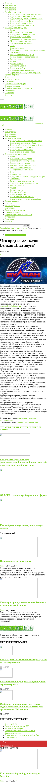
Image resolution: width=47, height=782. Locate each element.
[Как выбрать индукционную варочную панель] (15, 520)
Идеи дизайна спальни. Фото (22, 25)
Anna (2, 566)
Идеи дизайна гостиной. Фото (23, 16)
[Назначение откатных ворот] (19, 556)
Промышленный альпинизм (22, 70)
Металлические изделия (20, 41)
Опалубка (9, 77)
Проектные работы (18, 68)
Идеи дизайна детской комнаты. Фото (26, 19)
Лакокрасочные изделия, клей (23, 39)
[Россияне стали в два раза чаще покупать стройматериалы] (6, 677)
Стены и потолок (12, 86)
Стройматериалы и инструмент (18, 88)
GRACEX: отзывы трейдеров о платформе (23, 495)
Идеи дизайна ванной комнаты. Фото (26, 14)
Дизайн (13, 61)
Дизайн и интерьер (13, 12)
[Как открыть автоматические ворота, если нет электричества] (6, 655)
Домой (3, 228)
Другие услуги (16, 64)
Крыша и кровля (12, 75)
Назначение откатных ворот (15, 561)
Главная (8, 3)
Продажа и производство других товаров (27, 50)
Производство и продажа (16, 28)
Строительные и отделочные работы (25, 72)
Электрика (9, 93)
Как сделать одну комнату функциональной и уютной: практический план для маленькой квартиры (23, 462)
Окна (12, 46)
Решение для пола (12, 79)
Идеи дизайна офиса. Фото (21, 23)
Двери (12, 30)
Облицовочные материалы (21, 43)
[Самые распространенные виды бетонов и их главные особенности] (19, 597)
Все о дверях (10, 5)
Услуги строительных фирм (22, 55)
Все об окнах (10, 7)
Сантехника (15, 52)
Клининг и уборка (18, 66)
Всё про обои (10, 10)
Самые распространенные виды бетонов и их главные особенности (23, 603)
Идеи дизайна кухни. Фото (21, 21)
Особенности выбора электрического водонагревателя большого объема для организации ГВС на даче (21, 707)
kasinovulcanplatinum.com (10, 306)
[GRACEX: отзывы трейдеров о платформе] (15, 490)
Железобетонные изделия (21, 32)
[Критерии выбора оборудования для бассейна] (19, 768)
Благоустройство (17, 59)
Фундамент (10, 90)
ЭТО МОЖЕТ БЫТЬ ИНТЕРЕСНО (16, 427)
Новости (8, 95)
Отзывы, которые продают (27, 422)
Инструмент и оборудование (22, 34)
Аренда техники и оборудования (24, 57)
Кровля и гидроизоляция (20, 37)
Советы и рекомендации (15, 84)
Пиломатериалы (17, 48)
